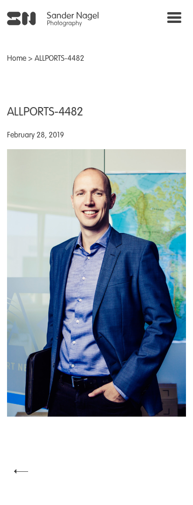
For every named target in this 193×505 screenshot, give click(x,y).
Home (16, 59)
